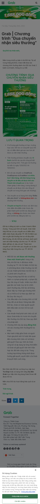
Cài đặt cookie (20, 501)
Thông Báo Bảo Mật (28, 492)
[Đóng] (35, 470)
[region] (20, 486)
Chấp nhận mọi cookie (20, 496)
